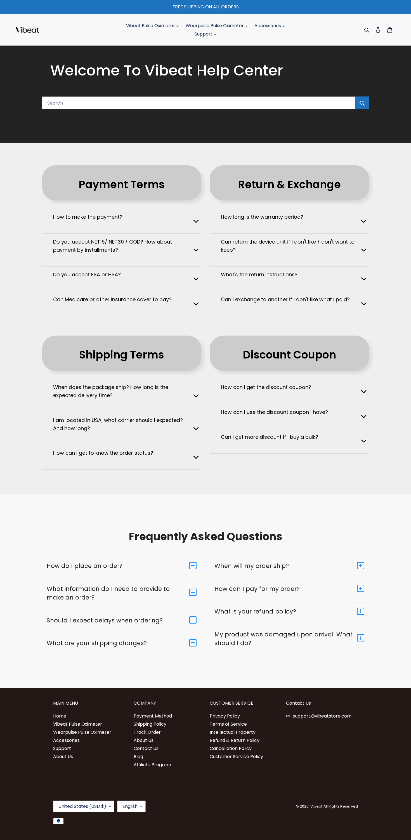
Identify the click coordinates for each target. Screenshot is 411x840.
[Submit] (362, 102)
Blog (138, 756)
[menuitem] (152, 25)
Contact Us (146, 748)
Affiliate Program (152, 764)
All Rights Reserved (340, 806)
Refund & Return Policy (234, 740)
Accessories (66, 740)
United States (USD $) (82, 806)
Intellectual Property (233, 732)
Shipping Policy (150, 724)
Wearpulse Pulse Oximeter (82, 732)
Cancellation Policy (231, 748)
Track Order (147, 732)
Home (59, 716)
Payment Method (153, 716)
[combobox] (198, 102)
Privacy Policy (225, 716)
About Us (63, 756)
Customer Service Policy (236, 756)
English (130, 806)
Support (62, 748)
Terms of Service (228, 724)
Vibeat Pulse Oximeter (77, 724)
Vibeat (316, 806)
